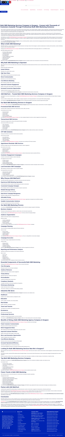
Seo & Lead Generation (24, 9)
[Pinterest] (10, 2)
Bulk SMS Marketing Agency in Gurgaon (11, 141)
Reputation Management (54, 9)
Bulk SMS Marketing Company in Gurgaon (12, 117)
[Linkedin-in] (8, 2)
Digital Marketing (32, 9)
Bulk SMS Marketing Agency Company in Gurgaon (40, 405)
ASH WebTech (3, 104)
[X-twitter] (3, 2)
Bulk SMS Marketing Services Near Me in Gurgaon (17, 199)
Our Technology (46, 9)
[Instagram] (5, 2)
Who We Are (62, 9)
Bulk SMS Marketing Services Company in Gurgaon (18, 37)
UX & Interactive (39, 9)
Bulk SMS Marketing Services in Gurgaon (12, 48)
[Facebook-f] (1, 2)
